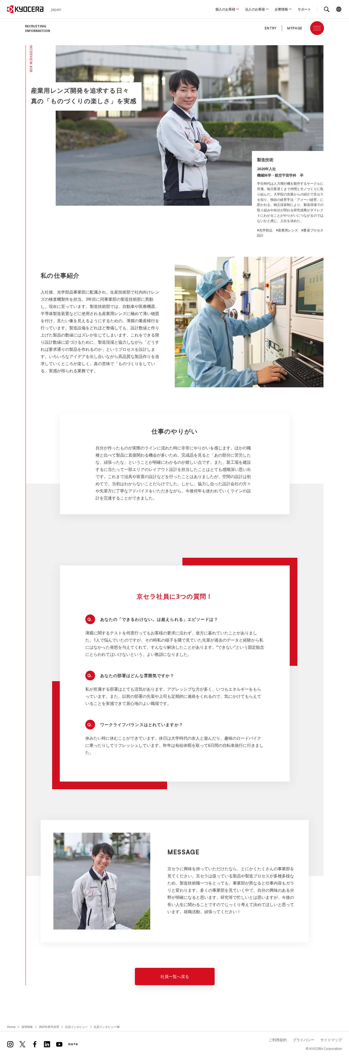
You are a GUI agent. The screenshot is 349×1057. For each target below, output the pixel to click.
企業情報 (281, 9)
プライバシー (303, 1039)
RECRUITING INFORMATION (37, 28)
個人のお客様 (225, 9)
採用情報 (27, 1027)
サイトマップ (331, 1039)
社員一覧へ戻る (174, 976)
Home (11, 1027)
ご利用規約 (278, 1039)
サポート (304, 9)
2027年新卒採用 (49, 1027)
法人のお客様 (255, 9)
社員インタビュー (76, 1027)
